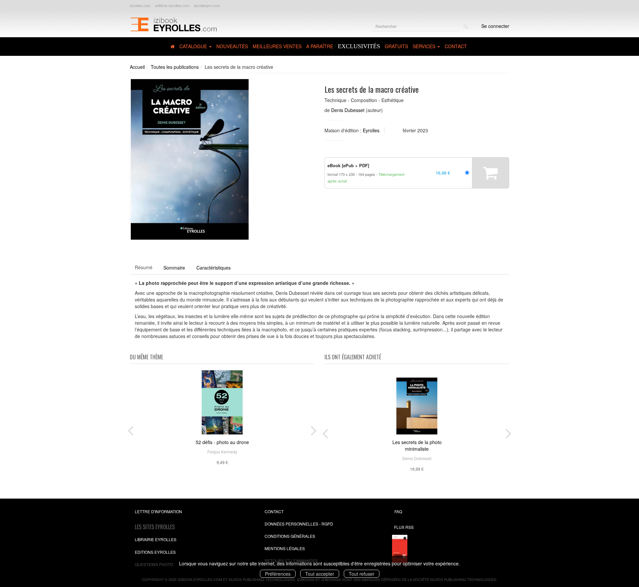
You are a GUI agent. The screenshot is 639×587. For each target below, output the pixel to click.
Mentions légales (285, 548)
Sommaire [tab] (174, 267)
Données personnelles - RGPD (299, 524)
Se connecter (495, 26)
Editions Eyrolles (155, 552)
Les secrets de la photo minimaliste (417, 445)
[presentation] (130, 429)
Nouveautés (232, 46)
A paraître (319, 46)
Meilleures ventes (277, 46)
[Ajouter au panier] (490, 173)
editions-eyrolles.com (172, 5)
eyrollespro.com (207, 5)
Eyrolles (371, 130)
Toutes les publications (175, 66)
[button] (190, 159)
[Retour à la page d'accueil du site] (173, 23)
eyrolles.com (140, 5)
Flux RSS (404, 527)
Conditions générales (290, 536)
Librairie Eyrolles (155, 539)
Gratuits (396, 46)
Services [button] (425, 46)
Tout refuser (361, 573)
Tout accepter (319, 573)
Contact (456, 46)
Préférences (278, 573)
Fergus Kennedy (222, 451)
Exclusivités (359, 46)
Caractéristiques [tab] (213, 267)
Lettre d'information (158, 511)
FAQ (398, 511)
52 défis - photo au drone (222, 442)
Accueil (137, 66)
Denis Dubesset (347, 110)
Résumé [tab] (143, 267)
